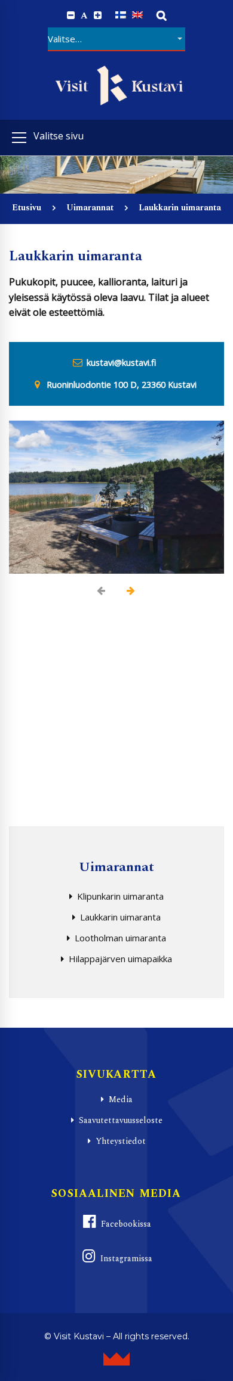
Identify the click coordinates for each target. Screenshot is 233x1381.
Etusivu (26, 207)
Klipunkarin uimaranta (120, 896)
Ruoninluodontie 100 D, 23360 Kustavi (122, 384)
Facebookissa (126, 1224)
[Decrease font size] (71, 15)
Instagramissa (126, 1258)
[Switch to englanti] (137, 15)
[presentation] (101, 591)
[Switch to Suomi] (120, 15)
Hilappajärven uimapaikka (120, 959)
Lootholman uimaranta (120, 938)
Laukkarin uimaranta (120, 917)
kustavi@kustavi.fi (121, 362)
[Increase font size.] (98, 15)
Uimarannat (90, 207)
